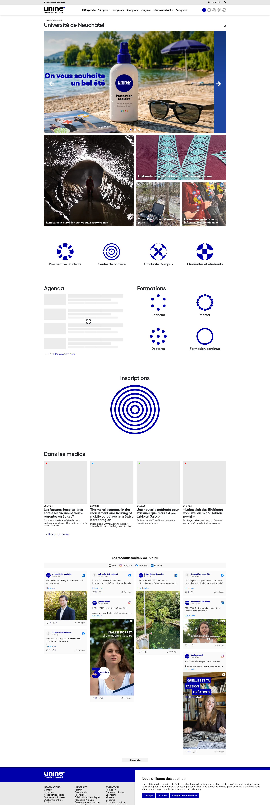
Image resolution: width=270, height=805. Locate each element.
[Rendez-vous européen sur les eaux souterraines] (89, 180)
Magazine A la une (84, 800)
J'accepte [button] (148, 795)
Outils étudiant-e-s (53, 800)
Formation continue (115, 802)
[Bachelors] (158, 303)
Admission (103, 9)
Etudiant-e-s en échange (134, 404)
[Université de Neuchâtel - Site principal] (54, 774)
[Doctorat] (158, 337)
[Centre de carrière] (111, 252)
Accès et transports (54, 794)
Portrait (78, 789)
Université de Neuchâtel (55, 2)
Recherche (132, 9)
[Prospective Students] (65, 252)
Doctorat (110, 800)
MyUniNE (215, 2)
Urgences (49, 792)
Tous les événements (61, 353)
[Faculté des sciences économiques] (223, 10)
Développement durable (87, 802)
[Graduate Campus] (158, 252)
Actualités (181, 9)
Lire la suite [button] (51, 588)
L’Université (89, 9)
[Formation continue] (204, 337)
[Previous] (51, 84)
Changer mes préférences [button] (184, 795)
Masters (110, 797)
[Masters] (204, 303)
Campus (145, 9)
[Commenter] (145, 652)
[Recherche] (225, 2)
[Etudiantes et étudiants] (204, 252)
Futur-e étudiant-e (163, 9)
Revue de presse (58, 534)
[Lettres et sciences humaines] (208, 10)
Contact (48, 789)
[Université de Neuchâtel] (54, 10)
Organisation (81, 792)
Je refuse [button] (162, 795)
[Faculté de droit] (218, 10)
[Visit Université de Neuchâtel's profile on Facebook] (94, 575)
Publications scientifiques (87, 797)
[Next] (218, 84)
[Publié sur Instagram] (129, 603)
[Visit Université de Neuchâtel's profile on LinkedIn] (48, 575)
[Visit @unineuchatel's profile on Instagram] (94, 603)
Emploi (47, 802)
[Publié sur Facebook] (129, 575)
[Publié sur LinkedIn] (83, 575)
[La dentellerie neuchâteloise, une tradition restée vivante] (181, 157)
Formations (118, 9)
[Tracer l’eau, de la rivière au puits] (158, 204)
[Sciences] (213, 10)
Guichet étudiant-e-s (54, 797)
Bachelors (111, 794)
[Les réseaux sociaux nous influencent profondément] (204, 204)
